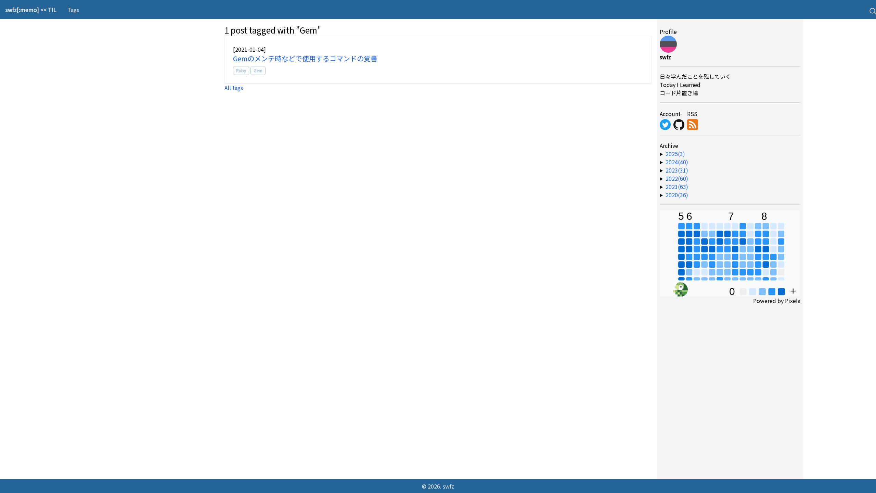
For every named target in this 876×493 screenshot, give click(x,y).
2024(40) (677, 162)
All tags (233, 88)
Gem (258, 70)
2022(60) (677, 178)
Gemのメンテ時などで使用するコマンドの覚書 (305, 58)
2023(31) (677, 170)
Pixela (792, 300)
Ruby (241, 70)
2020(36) (677, 195)
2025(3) (675, 154)
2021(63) (677, 186)
